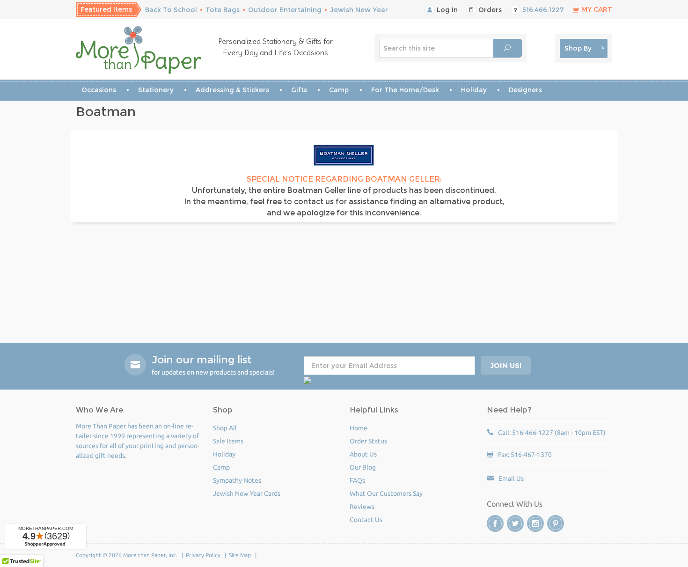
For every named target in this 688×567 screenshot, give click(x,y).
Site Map (240, 555)
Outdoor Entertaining (285, 10)
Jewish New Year (359, 10)
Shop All (225, 428)
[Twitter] (515, 523)
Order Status (368, 441)
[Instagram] (535, 523)
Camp (339, 90)
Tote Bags (222, 10)
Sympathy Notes (237, 480)
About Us (363, 454)
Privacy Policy (203, 555)
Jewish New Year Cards (246, 493)
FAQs (357, 480)
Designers (525, 90)
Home (358, 428)
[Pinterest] (555, 523)
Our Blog (363, 467)
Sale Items (228, 441)
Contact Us (366, 519)
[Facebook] (495, 523)
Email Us (511, 478)
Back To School (171, 10)
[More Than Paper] (138, 50)
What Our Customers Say (386, 493)
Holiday (474, 90)
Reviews (362, 506)
